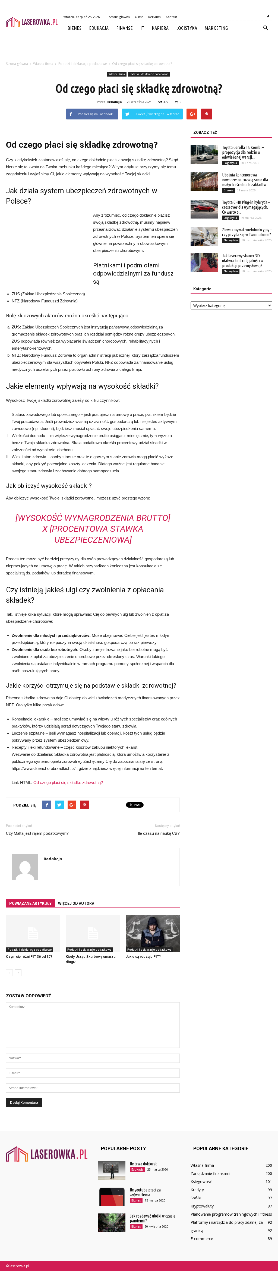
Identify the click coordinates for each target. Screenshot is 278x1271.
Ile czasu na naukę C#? (159, 833)
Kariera (160, 28)
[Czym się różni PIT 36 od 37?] (33, 933)
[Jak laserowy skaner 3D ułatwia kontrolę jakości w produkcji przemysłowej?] (204, 262)
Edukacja (99, 28)
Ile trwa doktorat (143, 1163)
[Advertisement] (139, 50)
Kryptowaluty (202, 1206)
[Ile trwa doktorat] (111, 1170)
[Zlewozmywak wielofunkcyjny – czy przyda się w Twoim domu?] (204, 236)
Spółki (196, 1197)
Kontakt (171, 17)
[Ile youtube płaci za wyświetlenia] (111, 1196)
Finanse (124, 28)
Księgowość (201, 1181)
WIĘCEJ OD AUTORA (76, 903)
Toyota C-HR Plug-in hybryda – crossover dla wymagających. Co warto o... (246, 207)
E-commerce (202, 1238)
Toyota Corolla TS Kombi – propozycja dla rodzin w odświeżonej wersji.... (243, 152)
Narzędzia (231, 240)
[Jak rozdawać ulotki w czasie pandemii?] (111, 1222)
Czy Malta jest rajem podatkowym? (37, 833)
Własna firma (117, 74)
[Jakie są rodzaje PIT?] (153, 933)
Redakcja (114, 102)
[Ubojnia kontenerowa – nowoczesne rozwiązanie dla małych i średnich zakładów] (204, 181)
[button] (265, 28)
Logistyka (186, 28)
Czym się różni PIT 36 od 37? (29, 956)
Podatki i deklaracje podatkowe (148, 74)
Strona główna (119, 17)
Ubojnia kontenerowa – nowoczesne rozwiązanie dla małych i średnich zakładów (245, 179)
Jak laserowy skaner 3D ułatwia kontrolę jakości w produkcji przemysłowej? (242, 260)
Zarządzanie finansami (210, 1173)
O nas (139, 17)
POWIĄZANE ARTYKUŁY (30, 903)
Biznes (74, 28)
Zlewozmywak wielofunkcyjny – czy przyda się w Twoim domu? (247, 232)
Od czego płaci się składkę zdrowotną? (68, 782)
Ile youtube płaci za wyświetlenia (145, 1192)
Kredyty (197, 1189)
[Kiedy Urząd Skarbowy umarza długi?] (93, 933)
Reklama (154, 17)
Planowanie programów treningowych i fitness (231, 1214)
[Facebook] (268, 17)
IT (142, 28)
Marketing (216, 28)
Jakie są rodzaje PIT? (143, 956)
